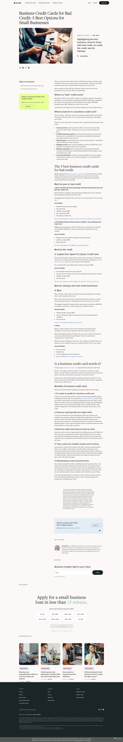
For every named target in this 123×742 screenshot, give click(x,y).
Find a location (22, 697)
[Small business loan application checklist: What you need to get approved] (50, 654)
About (49, 692)
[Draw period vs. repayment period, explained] (72, 654)
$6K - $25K (55, 614)
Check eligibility (61, 626)
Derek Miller (84, 56)
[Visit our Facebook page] (99, 709)
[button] (31, 3)
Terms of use (22, 714)
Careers (49, 694)
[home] (17, 3)
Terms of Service (26, 722)
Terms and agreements (24, 700)
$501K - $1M (68, 619)
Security (21, 694)
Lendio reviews (51, 700)
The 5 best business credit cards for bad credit (32, 85)
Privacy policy (29, 714)
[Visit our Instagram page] (101, 709)
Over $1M (80, 619)
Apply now (104, 3)
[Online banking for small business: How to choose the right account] (94, 654)
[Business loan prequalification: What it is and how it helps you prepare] (29, 654)
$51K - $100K (80, 614)
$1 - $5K (42, 614)
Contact (21, 692)
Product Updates (80, 697)
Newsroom (50, 697)
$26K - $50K (68, 614)
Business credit (79, 694)
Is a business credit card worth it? (29, 89)
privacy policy (78, 740)
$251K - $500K (55, 619)
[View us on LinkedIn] (103, 709)
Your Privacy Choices (24, 703)
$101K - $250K (42, 619)
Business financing (80, 692)
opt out (89, 740)
